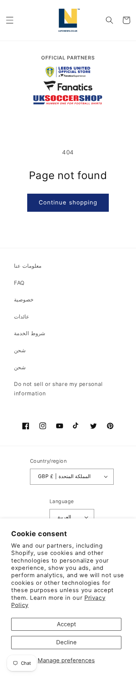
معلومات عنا (27, 266)
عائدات (21, 316)
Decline (66, 642)
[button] (9, 20)
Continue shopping (68, 202)
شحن (20, 350)
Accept (66, 624)
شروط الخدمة (29, 333)
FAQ (19, 283)
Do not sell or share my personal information (58, 389)
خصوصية (23, 299)
